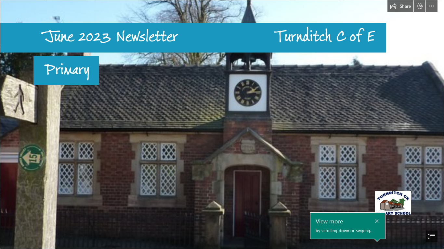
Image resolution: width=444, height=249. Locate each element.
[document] (222, 124)
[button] (400, 6)
